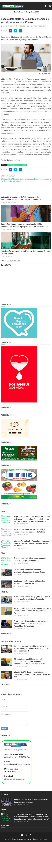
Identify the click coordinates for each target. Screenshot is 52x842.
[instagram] (30, 835)
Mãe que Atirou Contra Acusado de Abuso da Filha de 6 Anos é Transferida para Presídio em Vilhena (31, 543)
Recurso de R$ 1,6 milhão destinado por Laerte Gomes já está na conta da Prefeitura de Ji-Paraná (32, 610)
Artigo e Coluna (13, 165)
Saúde (24, 165)
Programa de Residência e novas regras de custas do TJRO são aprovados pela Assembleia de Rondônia (31, 623)
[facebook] (22, 835)
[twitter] (26, 835)
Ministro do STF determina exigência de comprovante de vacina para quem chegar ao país (32, 674)
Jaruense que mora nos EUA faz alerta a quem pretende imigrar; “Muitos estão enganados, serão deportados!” (32, 648)
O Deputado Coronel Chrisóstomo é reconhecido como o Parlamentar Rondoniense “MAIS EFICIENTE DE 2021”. (30, 661)
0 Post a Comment (39, 26)
